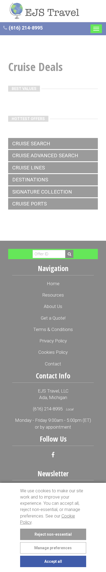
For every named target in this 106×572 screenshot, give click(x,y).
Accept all (53, 561)
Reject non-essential (53, 534)
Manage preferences (53, 548)
